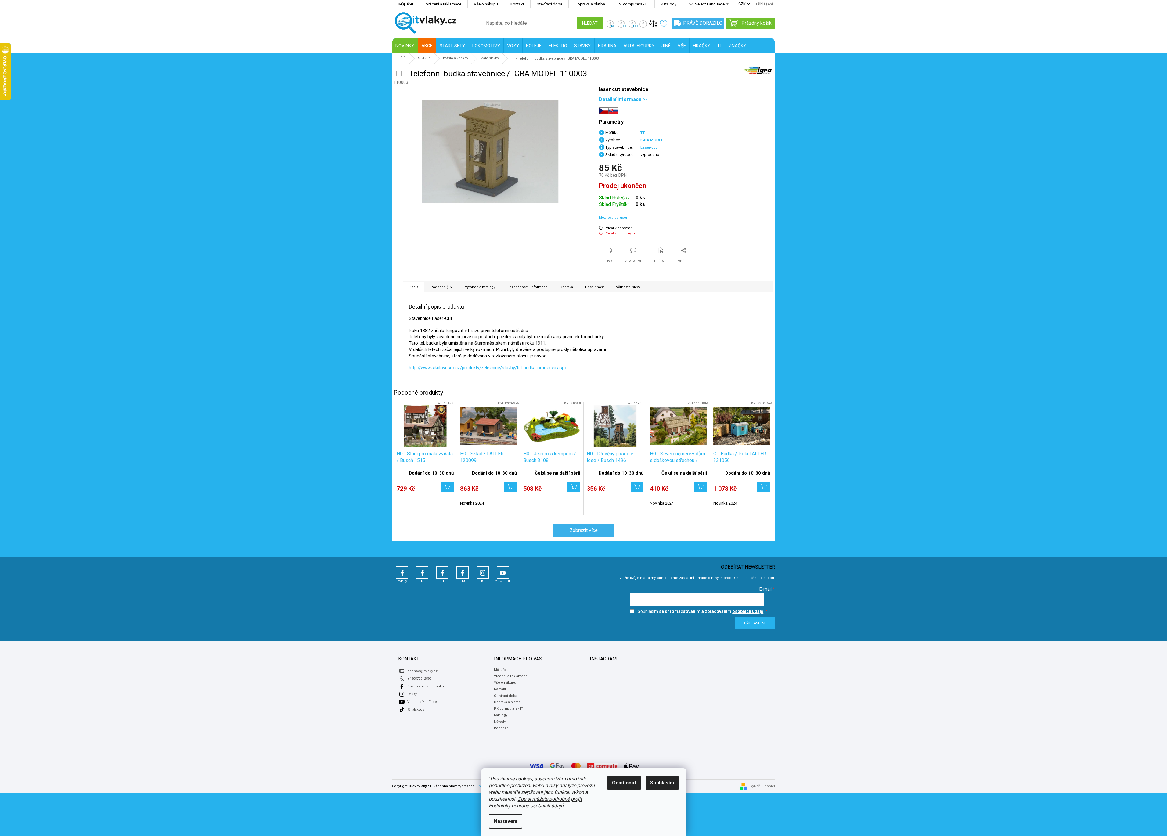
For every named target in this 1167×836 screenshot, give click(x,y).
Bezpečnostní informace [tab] (527, 287)
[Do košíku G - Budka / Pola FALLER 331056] (763, 487)
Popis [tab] (413, 287)
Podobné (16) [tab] (441, 287)
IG (483, 572)
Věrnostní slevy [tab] (628, 287)
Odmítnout (624, 783)
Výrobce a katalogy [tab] (480, 287)
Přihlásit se (755, 623)
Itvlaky (402, 572)
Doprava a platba (590, 4)
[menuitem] (405, 45)
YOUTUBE (503, 572)
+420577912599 (419, 679)
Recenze (501, 728)
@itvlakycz (415, 709)
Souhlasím (662, 783)
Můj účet (405, 4)
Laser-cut (648, 147)
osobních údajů (747, 611)
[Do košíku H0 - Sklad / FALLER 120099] (510, 487)
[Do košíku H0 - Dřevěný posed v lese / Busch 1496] (637, 487)
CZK (742, 4)
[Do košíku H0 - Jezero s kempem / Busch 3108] (573, 487)
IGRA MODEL (651, 140)
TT (642, 132)
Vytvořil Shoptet (762, 786)
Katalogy (668, 4)
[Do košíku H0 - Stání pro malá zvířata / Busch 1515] (447, 487)
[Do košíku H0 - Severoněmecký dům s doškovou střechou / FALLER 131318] (700, 487)
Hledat (590, 23)
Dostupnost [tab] (594, 287)
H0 (462, 572)
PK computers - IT (633, 4)
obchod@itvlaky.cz (422, 671)
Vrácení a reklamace (443, 4)
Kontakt (517, 4)
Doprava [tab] (566, 287)
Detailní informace (620, 99)
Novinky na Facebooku (425, 686)
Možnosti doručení (614, 217)
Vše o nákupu (486, 4)
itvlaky (412, 694)
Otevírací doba (549, 4)
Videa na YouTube (422, 702)
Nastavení (505, 821)
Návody (500, 722)
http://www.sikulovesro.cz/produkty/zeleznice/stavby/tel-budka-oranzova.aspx (488, 368)
